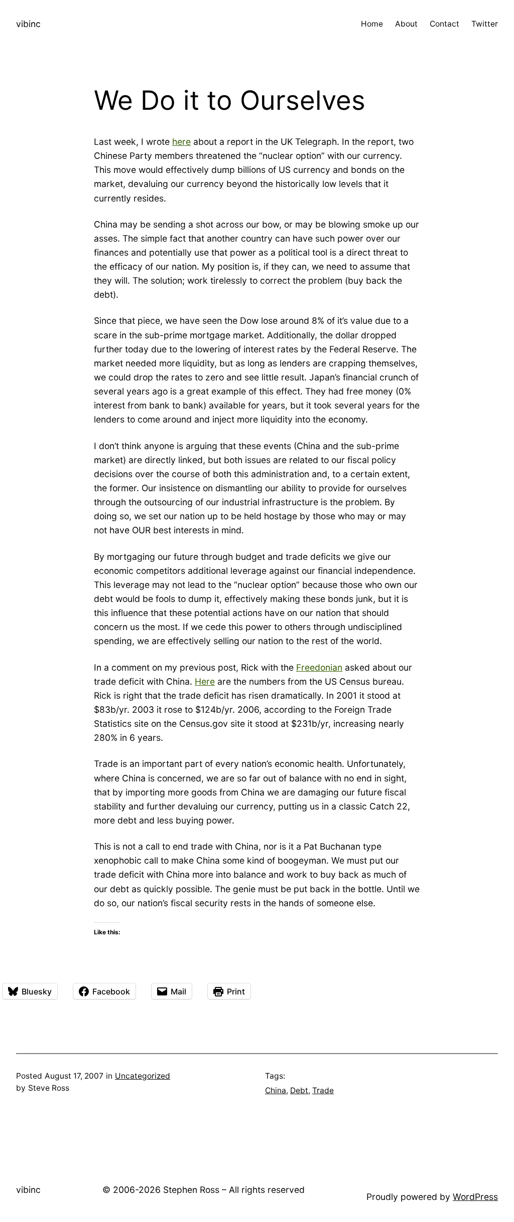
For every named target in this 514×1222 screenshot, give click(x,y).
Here (205, 681)
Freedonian (319, 667)
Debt (299, 1090)
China (275, 1090)
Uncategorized (142, 1076)
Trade (323, 1090)
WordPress (475, 1196)
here (181, 141)
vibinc (28, 24)
